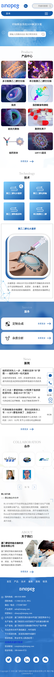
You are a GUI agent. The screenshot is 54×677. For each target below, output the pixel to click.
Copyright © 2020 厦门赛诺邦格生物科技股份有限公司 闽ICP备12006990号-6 (27, 672)
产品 (16, 581)
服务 (30, 581)
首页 (9, 581)
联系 (45, 581)
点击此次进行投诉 (14, 642)
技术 (23, 581)
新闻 (38, 581)
